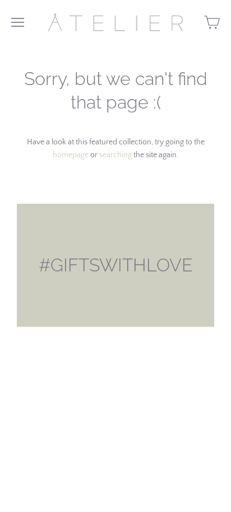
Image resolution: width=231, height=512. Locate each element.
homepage (71, 155)
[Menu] (18, 22)
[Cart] (212, 22)
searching (115, 155)
